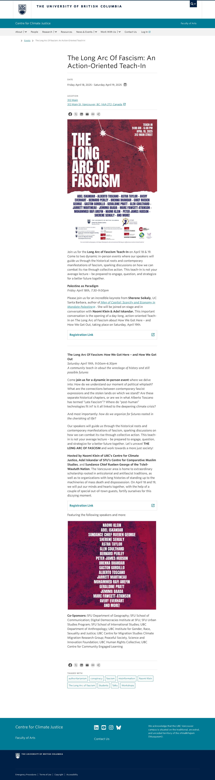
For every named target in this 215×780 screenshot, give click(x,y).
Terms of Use (45, 775)
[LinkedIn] (81, 115)
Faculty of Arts (188, 23)
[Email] (87, 115)
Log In (144, 32)
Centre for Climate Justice (33, 23)
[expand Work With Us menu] (119, 32)
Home (17, 40)
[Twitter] (76, 115)
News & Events (84, 32)
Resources (66, 32)
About (18, 32)
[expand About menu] (25, 32)
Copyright (58, 775)
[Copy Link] (93, 115)
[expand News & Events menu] (96, 32)
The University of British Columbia (22, 9)
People (34, 32)
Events (27, 40)
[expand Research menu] (56, 32)
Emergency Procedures (25, 775)
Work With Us (108, 32)
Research (47, 32)
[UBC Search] (193, 3)
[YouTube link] (105, 728)
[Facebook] (70, 115)
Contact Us (131, 32)
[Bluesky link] (119, 728)
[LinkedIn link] (97, 728)
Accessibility (72, 775)
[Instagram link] (112, 728)
